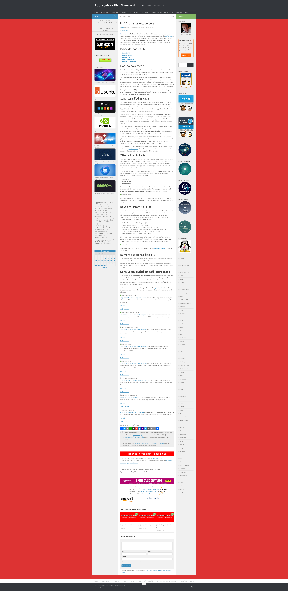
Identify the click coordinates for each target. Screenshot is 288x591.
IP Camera (182, 344)
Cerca (190, 65)
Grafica (97, 220)
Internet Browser (101, 222)
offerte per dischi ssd (149, 487)
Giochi (181, 320)
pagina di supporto (160, 248)
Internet (182, 341)
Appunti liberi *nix (184, 272)
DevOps (97, 214)
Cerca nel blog (181, 62)
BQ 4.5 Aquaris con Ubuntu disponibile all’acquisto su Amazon (163, 526)
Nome (123, 551)
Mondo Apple (183, 361)
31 (105, 265)
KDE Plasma (104, 223)
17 (105, 260)
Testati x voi (183, 472)
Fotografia (182, 313)
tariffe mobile (169, 36)
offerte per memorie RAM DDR (149, 489)
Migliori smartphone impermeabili (130, 397)
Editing (108, 214)
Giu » (106, 267)
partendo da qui (137, 435)
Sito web (124, 556)
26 (111, 263)
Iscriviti (186, 12)
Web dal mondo (184, 486)
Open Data (182, 382)
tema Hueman (112, 587)
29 (99, 265)
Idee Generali (183, 337)
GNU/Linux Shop (104, 12)
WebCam (182, 489)
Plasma (96, 235)
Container (111, 208)
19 (111, 260)
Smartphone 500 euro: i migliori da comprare (133, 315)
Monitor (182, 372)
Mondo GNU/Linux (184, 365)
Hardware (182, 330)
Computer (103, 208)
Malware (105, 229)
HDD (181, 334)
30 (102, 265)
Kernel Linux (100, 226)
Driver (103, 214)
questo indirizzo (133, 149)
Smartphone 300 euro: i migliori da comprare (133, 346)
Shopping (123, 371)
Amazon (182, 258)
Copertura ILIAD (127, 55)
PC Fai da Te (123, 12)
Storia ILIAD (126, 53)
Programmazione (100, 237)
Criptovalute (183, 286)
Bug (102, 206)
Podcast (102, 235)
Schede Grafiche (184, 417)
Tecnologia (182, 468)
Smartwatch (183, 437)
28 (96, 265)
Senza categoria (125, 16)
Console (182, 282)
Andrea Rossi (125, 30)
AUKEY (181, 279)
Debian (98, 210)
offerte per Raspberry (148, 494)
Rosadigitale (183, 406)
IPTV (181, 348)
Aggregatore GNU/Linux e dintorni (119, 5)
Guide (129, 12)
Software (182, 444)
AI (96, 204)
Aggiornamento (103, 203)
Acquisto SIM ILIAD (128, 59)
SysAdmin (102, 241)
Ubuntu (99, 243)
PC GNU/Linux (114, 12)
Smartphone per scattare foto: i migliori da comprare (135, 380)
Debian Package (184, 293)
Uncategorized (183, 475)
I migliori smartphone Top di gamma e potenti (133, 297)
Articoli (96, 206)
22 (99, 263)
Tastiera (182, 461)
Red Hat (106, 239)
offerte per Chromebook (148, 491)
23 (102, 263)
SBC (181, 413)
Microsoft (104, 231)
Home (96, 12)
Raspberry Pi (98, 239)
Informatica (107, 220)
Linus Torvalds (99, 227)
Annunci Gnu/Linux (184, 265)
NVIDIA (109, 233)
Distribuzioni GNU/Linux (185, 303)
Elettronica (182, 306)
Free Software (106, 216)
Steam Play (182, 451)
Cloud (97, 208)
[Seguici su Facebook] (115, 16)
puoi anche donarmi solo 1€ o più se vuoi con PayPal (149, 443)
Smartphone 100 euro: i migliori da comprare (133, 363)
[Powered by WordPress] (100, 587)
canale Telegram (157, 458)
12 (111, 258)
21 (96, 263)
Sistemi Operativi (184, 430)
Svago (181, 455)
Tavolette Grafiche (184, 465)
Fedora (97, 216)
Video (181, 482)
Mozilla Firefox (100, 233)
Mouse (181, 375)
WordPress (182, 492)
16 (102, 260)
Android (122, 305)
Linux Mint (98, 229)
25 (108, 263)
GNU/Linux (182, 324)
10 (105, 258)
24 (105, 263)
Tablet (181, 458)
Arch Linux (109, 204)
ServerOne (182, 424)
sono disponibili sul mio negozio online (133, 437)
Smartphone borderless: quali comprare (132, 412)
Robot (181, 403)
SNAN (181, 441)
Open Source (183, 386)
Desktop (106, 210)
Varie (181, 479)
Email (150, 551)
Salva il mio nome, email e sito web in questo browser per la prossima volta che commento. (146, 562)
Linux (107, 227)
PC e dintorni (183, 393)
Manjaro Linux (98, 231)
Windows (109, 243)
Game (96, 218)
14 (96, 260)
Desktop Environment (103, 212)
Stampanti (182, 448)
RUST (112, 239)
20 (114, 260)
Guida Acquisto (124, 309)
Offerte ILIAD (126, 57)
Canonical (109, 206)
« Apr (103, 267)
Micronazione (183, 358)
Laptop (181, 351)
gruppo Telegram (132, 463)
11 (108, 258)
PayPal (181, 389)
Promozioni (182, 399)
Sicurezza (136, 12)
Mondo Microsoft (184, 368)
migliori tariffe (158, 288)
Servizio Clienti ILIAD (129, 61)
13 (114, 258)
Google (111, 218)
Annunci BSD (183, 262)
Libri (181, 355)
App (181, 268)
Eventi (181, 310)
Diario (181, 296)
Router (181, 410)
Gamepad (182, 317)
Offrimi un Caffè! (145, 12)
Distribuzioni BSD (184, 299)
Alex (122, 27)
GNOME (103, 218)
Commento (125, 541)
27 (114, 263)
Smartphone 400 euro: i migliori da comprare (133, 329)
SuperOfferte (178, 12)
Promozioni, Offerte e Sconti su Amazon (162, 12)
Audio (181, 275)
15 (99, 260)
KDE (97, 224)
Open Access (183, 379)
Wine (96, 245)
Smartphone (183, 434)
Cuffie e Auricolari (184, 289)
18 (108, 260)
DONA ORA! (186, 55)
